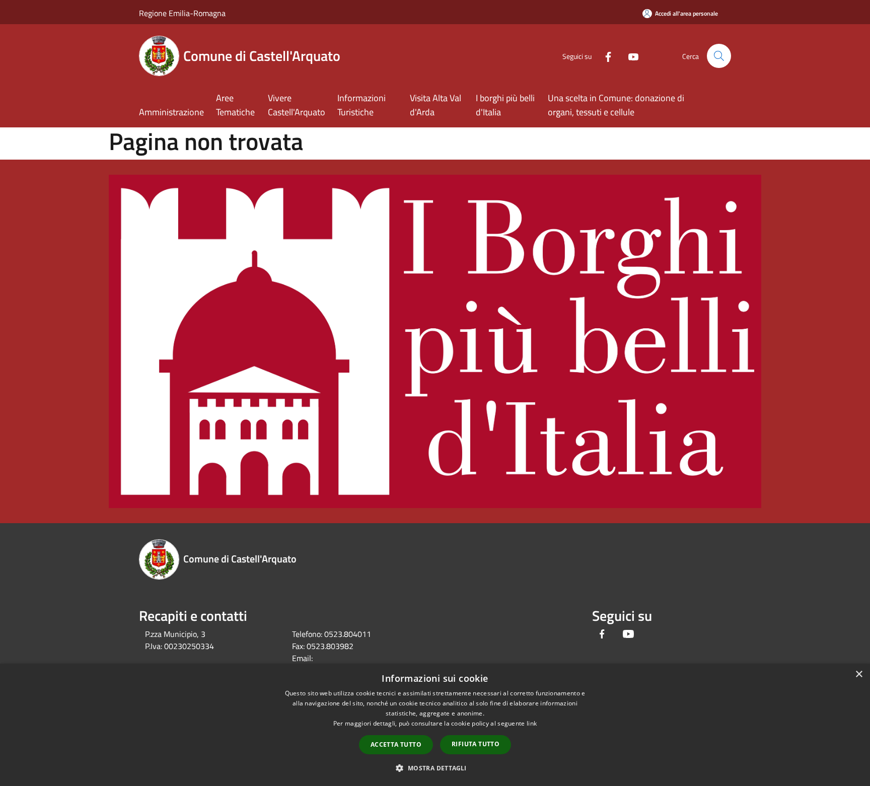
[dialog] (435, 725)
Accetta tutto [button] (396, 744)
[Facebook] (604, 55)
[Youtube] (629, 55)
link (532, 723)
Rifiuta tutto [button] (475, 744)
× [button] (858, 674)
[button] (434, 768)
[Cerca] (719, 56)
